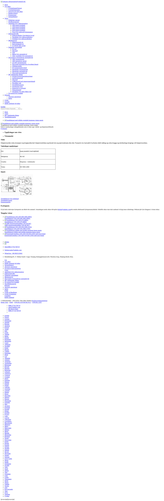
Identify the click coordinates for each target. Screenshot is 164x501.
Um (6, 260)
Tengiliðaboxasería (10, 117)
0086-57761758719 (12, 247)
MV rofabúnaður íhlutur (12, 115)
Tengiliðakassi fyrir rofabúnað (10, 199)
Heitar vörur (4, 302)
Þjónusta (7, 285)
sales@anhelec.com (13, 250)
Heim (6, 112)
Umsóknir (8, 296)
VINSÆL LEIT (37, 302)
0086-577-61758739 (14, 311)
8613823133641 (13, 253)
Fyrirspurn (4, 128)
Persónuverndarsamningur (39, 300)
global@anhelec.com (64, 209)
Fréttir (6, 290)
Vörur (6, 113)
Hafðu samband (9, 297)
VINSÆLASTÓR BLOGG (22, 302)
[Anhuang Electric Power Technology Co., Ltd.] (13, 1)
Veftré (11, 302)
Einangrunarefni (5, 202)
